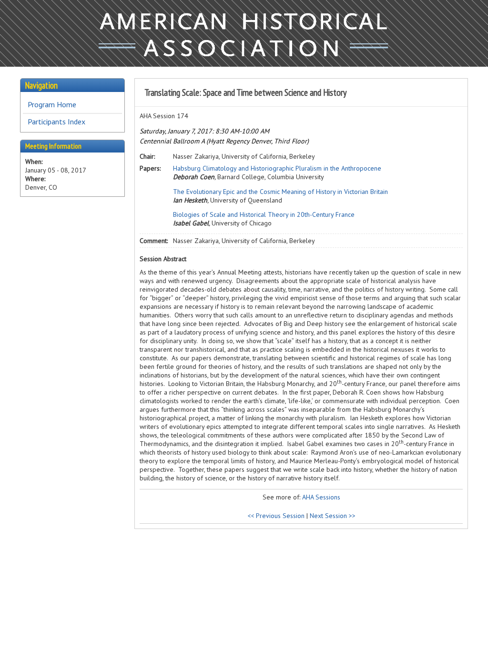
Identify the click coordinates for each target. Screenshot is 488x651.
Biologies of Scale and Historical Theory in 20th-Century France (264, 214)
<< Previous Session (276, 515)
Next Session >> (333, 515)
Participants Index (56, 121)
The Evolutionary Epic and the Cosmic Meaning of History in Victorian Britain (280, 191)
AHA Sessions (321, 497)
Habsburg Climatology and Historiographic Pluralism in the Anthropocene (277, 168)
